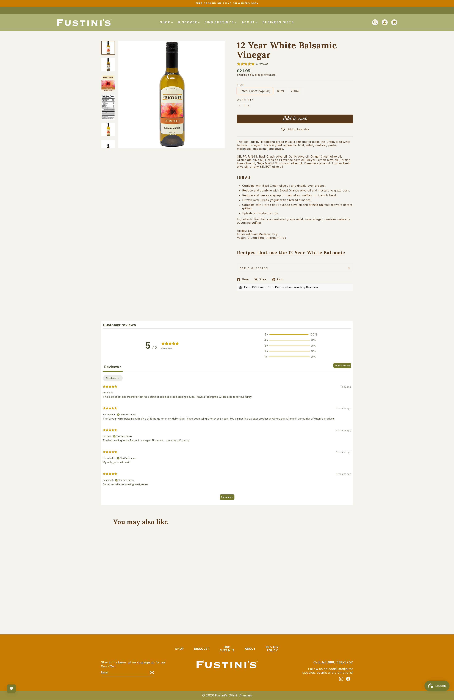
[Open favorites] (11, 688)
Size (240, 85)
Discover (188, 22)
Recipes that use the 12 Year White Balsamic (291, 252)
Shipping (242, 74)
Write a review (342, 365)
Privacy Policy (272, 648)
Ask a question (254, 268)
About (249, 22)
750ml (295, 91)
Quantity (245, 99)
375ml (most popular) (255, 91)
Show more (227, 497)
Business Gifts (278, 22)
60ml (280, 91)
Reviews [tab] (112, 367)
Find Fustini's (220, 22)
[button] (290, 334)
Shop (166, 22)
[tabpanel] (227, 439)
